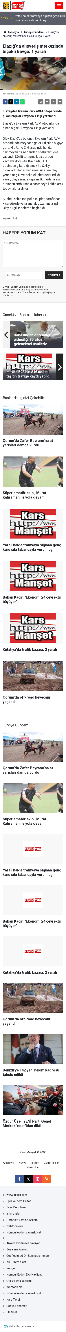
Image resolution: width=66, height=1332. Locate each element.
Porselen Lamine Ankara (22, 1220)
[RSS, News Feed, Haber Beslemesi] (46, 1179)
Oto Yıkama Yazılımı (19, 1281)
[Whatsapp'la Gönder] (22, 101)
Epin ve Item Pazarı (18, 1201)
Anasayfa (13, 32)
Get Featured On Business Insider (28, 1255)
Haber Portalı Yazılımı (21, 1326)
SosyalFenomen (16, 1306)
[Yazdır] (40, 101)
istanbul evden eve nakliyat (23, 1232)
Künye (22, 1162)
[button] (47, 101)
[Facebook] (5, 101)
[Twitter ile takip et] (28, 1179)
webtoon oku (14, 1226)
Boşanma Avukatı (17, 1249)
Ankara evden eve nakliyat (23, 1243)
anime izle (13, 1213)
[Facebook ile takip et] (19, 1179)
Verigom (11, 1268)
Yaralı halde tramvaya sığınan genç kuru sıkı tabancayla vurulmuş (40, 18)
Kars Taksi (13, 1299)
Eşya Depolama (16, 1207)
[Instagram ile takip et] (37, 1179)
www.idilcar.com (16, 1195)
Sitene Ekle (32, 1167)
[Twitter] (10, 101)
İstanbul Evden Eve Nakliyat (24, 1274)
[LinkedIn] (16, 101)
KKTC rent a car (16, 1262)
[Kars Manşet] (14, 5)
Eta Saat (11, 1312)
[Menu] (59, 5)
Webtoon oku (14, 1287)
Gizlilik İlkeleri (51, 1162)
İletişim (35, 1162)
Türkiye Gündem (34, 32)
